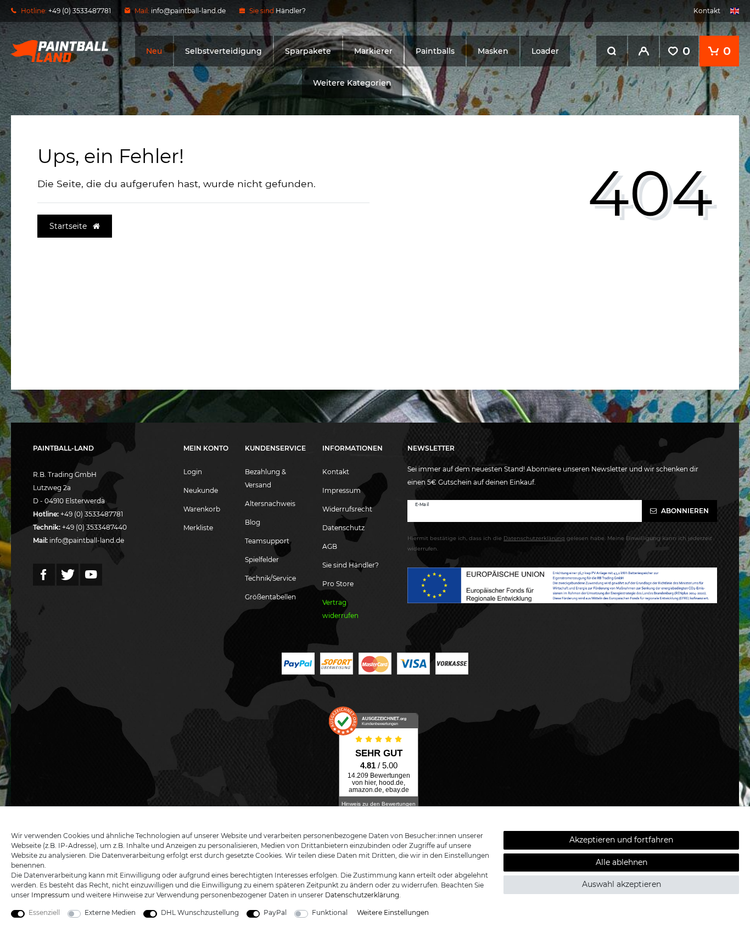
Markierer (373, 51)
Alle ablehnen (621, 862)
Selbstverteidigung (223, 51)
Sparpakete (308, 51)
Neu (154, 51)
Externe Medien (110, 912)
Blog (252, 522)
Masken (493, 51)
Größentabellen (270, 597)
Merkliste (198, 528)
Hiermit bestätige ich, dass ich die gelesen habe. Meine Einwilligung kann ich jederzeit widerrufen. (559, 543)
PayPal (275, 912)
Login (192, 472)
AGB (329, 546)
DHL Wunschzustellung (200, 912)
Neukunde (200, 490)
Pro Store (338, 584)
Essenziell (44, 912)
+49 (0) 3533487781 (91, 514)
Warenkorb (201, 509)
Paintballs (435, 51)
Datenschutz (343, 528)
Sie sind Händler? (350, 565)
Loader (545, 51)
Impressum (341, 490)
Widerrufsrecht (347, 509)
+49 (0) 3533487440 (94, 527)
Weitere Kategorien (352, 83)
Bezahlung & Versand (265, 478)
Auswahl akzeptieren (621, 884)
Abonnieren (684, 511)
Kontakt (706, 11)
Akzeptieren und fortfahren (621, 840)
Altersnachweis (270, 503)
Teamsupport (267, 541)
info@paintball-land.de (188, 11)
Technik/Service (270, 578)
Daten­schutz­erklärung (362, 895)
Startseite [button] (69, 226)
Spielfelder (262, 559)
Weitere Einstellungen (393, 912)
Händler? (291, 11)
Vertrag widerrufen (340, 609)
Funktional (330, 912)
